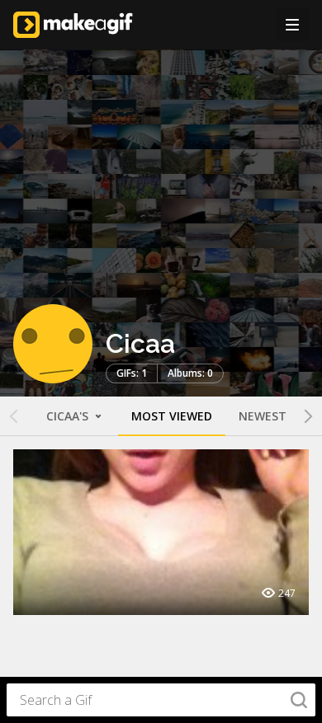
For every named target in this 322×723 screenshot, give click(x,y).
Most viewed (171, 416)
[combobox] (161, 699)
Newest (262, 416)
